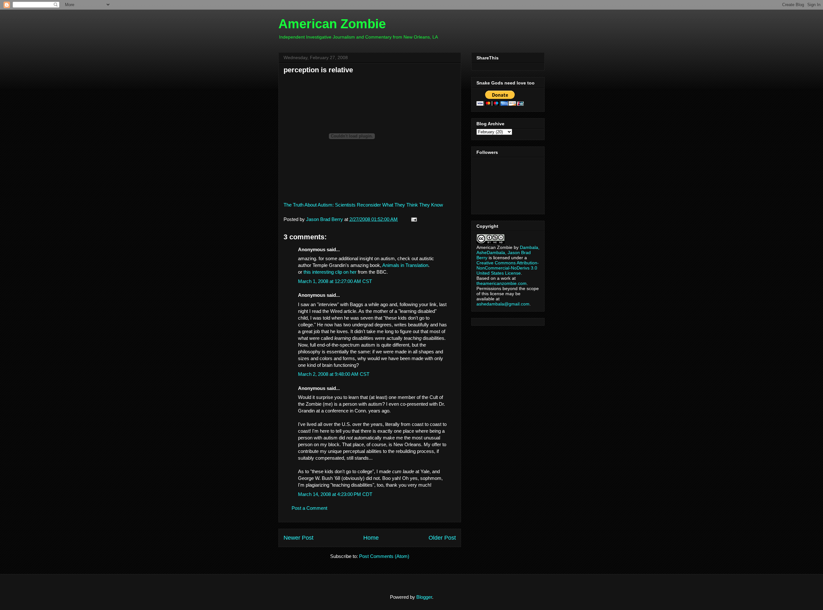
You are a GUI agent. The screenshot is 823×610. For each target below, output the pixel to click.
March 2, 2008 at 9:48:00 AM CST (333, 374)
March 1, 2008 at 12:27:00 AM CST (335, 281)
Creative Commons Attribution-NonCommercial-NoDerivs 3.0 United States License (507, 268)
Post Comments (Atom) (384, 556)
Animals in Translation (405, 265)
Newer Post (298, 538)
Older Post (442, 538)
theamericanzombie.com (501, 283)
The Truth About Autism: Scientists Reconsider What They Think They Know (363, 205)
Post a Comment (309, 508)
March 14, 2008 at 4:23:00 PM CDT (335, 494)
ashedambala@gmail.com (502, 303)
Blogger (424, 597)
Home (371, 538)
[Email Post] (413, 219)
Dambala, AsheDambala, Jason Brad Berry (507, 252)
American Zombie (332, 24)
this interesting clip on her (330, 272)
